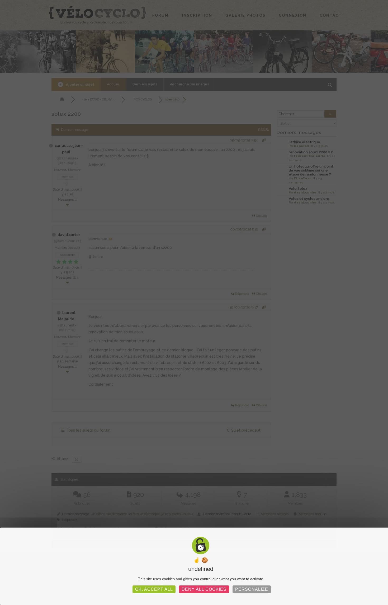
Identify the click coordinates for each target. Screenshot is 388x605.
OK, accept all (154, 589)
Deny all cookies (204, 589)
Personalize (251, 589)
